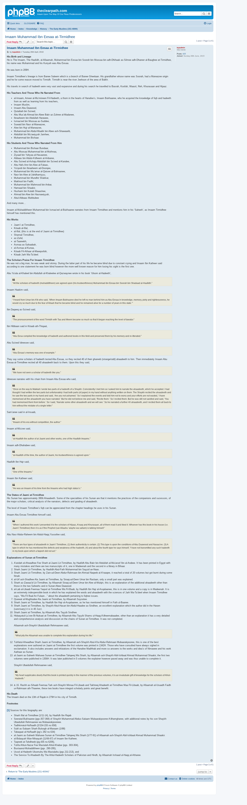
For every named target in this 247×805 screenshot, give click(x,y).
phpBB (100, 785)
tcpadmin (181, 48)
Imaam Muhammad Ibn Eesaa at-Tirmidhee (40, 37)
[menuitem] (28, 23)
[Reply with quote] (169, 49)
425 (184, 54)
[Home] (21, 12)
